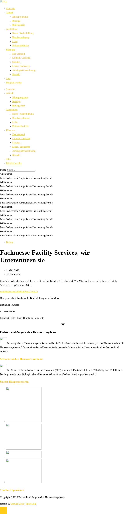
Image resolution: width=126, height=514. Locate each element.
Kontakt (16, 74)
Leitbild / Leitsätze (21, 57)
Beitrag (9, 242)
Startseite (10, 8)
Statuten (16, 62)
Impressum (31, 504)
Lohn (15, 41)
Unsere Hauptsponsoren (14, 381)
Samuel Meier (17, 504)
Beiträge (16, 21)
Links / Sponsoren (21, 66)
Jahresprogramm (20, 16)
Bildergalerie (18, 25)
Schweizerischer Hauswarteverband (21, 358)
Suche (3, 169)
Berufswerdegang (21, 37)
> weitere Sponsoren (12, 489)
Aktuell (9, 12)
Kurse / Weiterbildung (23, 33)
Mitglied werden (14, 82)
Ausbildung (12, 29)
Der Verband (18, 54)
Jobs (8, 78)
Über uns (10, 49)
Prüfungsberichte (20, 45)
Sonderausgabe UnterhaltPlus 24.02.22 (19, 291)
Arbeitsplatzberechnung (23, 70)
